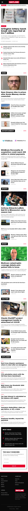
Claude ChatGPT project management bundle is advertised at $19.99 (12, 320)
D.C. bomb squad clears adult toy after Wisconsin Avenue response (18, 349)
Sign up (14, 466)
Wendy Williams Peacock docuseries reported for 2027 (18, 163)
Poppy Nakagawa (6, 41)
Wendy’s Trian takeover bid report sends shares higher (18, 291)
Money (4, 244)
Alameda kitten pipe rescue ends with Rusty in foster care (14, 58)
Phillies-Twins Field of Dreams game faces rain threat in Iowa (18, 221)
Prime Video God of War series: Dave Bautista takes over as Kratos (19, 181)
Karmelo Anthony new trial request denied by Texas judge (19, 123)
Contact (17, 484)
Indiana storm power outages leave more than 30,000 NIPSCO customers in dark (18, 114)
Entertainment (8, 131)
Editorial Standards (19, 482)
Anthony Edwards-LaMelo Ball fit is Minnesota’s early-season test (13, 210)
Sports (5, 189)
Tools (16, 480)
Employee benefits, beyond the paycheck (12, 419)
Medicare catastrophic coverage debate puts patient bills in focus (11, 265)
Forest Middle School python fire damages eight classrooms (19, 331)
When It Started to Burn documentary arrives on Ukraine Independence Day (14, 64)
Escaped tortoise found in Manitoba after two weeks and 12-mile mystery (19, 340)
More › (25, 130)
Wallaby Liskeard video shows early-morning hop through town (14, 47)
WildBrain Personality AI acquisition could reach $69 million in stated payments (13, 152)
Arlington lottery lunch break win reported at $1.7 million (17, 5)
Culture (4, 26)
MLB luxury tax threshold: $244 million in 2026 (13, 229)
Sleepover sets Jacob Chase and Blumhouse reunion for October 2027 (18, 172)
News (4, 73)
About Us (17, 478)
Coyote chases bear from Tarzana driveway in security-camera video (14, 53)
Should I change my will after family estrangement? (18, 275)
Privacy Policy (4, 492)
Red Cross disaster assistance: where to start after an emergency (14, 364)
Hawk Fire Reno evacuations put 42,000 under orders (18, 105)
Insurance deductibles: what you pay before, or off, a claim (13, 408)
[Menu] (2, 2)
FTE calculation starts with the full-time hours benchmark (13, 283)
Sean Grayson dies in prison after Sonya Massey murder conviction (13, 94)
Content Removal (5, 494)
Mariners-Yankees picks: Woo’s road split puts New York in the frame (19, 236)
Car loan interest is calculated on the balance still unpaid (13, 397)
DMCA (17, 508)
